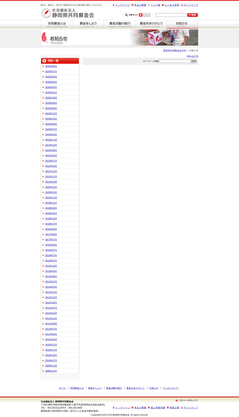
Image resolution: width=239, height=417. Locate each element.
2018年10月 (51, 218)
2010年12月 (51, 344)
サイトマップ (191, 5)
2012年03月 (51, 313)
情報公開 (174, 407)
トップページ (122, 5)
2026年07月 (51, 71)
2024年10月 (51, 119)
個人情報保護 (158, 407)
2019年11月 (51, 203)
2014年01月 (51, 260)
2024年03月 (51, 134)
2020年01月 (51, 192)
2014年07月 (51, 255)
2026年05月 (51, 82)
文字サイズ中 (144, 14)
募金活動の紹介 (119, 24)
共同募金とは (56, 24)
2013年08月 (51, 276)
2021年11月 (51, 176)
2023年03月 (51, 155)
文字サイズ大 (148, 14)
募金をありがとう (151, 24)
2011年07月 (51, 329)
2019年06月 (51, 208)
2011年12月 (51, 318)
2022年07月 (51, 161)
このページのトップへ (186, 400)
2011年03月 (51, 339)
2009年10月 (51, 371)
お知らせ (182, 24)
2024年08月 (51, 124)
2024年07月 (51, 129)
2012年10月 (51, 297)
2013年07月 (51, 281)
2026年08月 (51, 66)
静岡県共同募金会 (70, 13)
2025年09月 (51, 103)
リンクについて (170, 388)
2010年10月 (51, 355)
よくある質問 (172, 5)
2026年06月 (51, 76)
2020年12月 (51, 187)
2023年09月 (51, 150)
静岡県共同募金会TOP (174, 50)
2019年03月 (51, 213)
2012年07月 (51, 308)
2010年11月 (51, 350)
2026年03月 (51, 87)
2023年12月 (51, 140)
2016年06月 (51, 245)
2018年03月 (51, 229)
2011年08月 (51, 323)
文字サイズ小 (140, 14)
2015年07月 (51, 250)
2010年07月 (51, 360)
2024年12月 (51, 113)
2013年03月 (51, 287)
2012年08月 (51, 302)
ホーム (62, 388)
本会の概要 (140, 5)
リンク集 (155, 5)
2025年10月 (51, 98)
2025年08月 (51, 108)
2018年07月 (51, 224)
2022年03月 (51, 166)
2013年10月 (51, 266)
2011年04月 (51, 334)
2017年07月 (51, 239)
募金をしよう (88, 24)
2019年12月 (51, 197)
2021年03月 (51, 182)
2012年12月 (51, 292)
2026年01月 (51, 92)
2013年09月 (51, 271)
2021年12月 (51, 171)
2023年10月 (51, 145)
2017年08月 (51, 234)
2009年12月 (51, 365)
